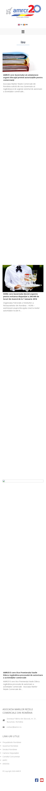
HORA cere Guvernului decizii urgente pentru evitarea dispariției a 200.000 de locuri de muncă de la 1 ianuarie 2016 (21, 296)
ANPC (5, 760)
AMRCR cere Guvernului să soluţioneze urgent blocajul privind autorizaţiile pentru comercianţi (23, 77)
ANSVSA (6, 763)
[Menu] (23, 32)
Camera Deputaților (11, 753)
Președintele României (12, 742)
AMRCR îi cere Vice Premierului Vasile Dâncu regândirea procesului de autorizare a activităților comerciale (23, 675)
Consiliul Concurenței (11, 756)
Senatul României (10, 749)
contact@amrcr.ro (14, 727)
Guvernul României (10, 746)
